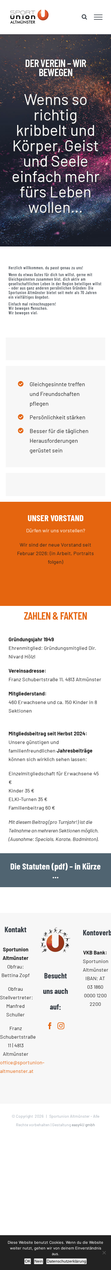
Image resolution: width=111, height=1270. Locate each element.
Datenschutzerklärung (66, 1261)
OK (27, 1261)
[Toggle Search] (84, 17)
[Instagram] (60, 1025)
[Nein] (104, 1252)
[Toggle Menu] (98, 17)
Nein (38, 1261)
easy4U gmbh (83, 1124)
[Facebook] (49, 1025)
